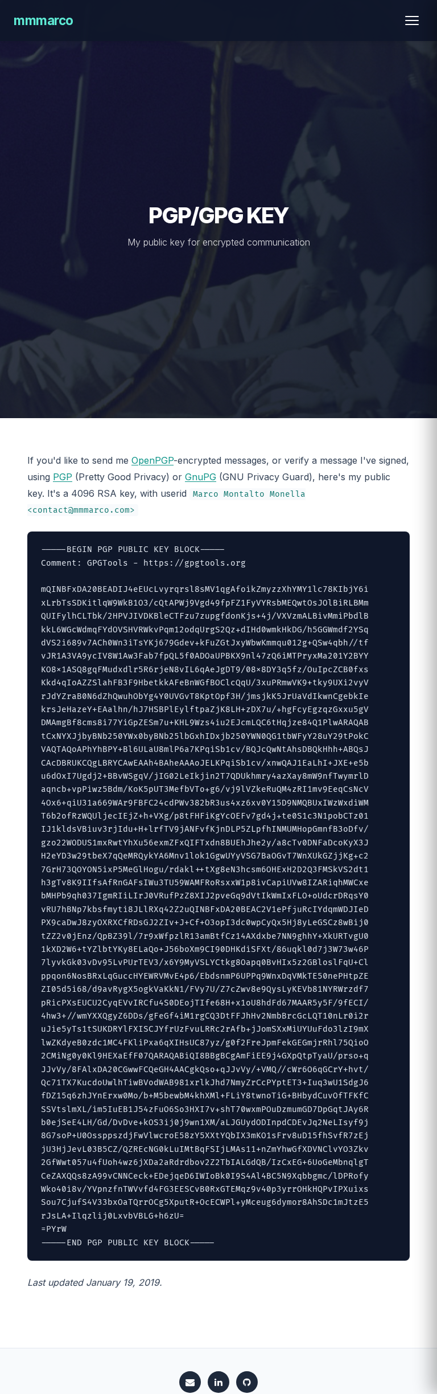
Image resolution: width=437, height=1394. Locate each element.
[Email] (190, 1382)
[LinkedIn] (218, 1382)
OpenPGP (152, 460)
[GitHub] (247, 1382)
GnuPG (200, 477)
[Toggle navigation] (412, 20)
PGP (62, 477)
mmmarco (43, 20)
